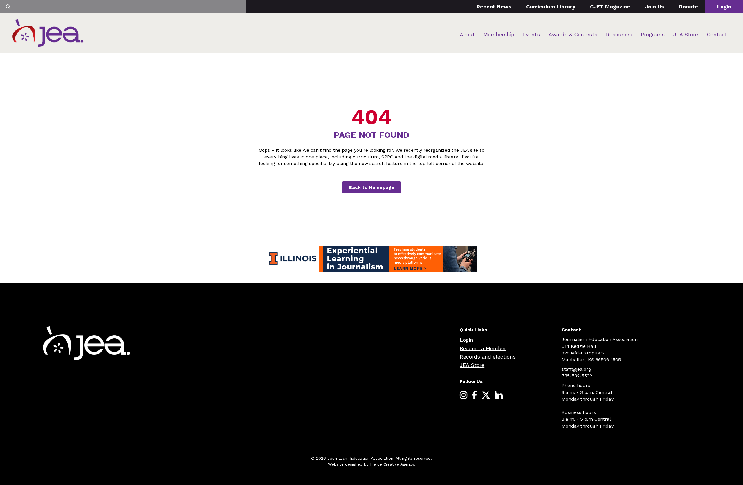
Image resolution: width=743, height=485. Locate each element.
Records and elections (488, 357)
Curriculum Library (550, 6)
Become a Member (483, 348)
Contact (717, 34)
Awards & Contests (573, 34)
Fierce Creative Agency (392, 464)
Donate (688, 6)
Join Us (654, 6)
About (467, 34)
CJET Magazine (610, 6)
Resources (619, 34)
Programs (653, 34)
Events (531, 34)
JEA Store (685, 34)
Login (724, 6)
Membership (499, 34)
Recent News (494, 6)
